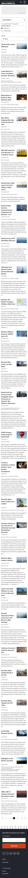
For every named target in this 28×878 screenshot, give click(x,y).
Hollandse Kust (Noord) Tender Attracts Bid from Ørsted (7, 270)
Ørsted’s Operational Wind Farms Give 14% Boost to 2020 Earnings (7, 617)
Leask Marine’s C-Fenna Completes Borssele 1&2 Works (8, 73)
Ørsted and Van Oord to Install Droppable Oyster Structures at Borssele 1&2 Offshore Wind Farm (8, 397)
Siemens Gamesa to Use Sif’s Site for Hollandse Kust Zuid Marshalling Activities (8, 528)
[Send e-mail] (14, 853)
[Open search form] (21, 2)
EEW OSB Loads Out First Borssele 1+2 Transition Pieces (8, 152)
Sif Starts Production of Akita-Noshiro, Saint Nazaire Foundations (8, 467)
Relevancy (6, 28)
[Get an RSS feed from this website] (18, 853)
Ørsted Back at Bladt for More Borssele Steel (6, 97)
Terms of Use (5, 862)
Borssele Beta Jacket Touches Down (6, 364)
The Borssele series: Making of (8, 45)
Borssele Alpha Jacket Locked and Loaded (7, 501)
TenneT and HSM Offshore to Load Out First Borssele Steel (7, 592)
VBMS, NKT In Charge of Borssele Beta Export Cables (7, 794)
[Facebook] (3, 853)
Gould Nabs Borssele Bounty (7, 732)
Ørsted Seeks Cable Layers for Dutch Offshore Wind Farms (8, 186)
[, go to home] (8, 2)
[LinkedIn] (10, 853)
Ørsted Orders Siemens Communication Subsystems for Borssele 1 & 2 (6, 210)
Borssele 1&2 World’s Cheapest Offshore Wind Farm (8, 302)
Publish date (7, 31)
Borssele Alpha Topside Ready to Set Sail (7, 673)
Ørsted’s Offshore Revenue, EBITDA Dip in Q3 (7, 334)
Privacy (4, 859)
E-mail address (6, 836)
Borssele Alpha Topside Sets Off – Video (7, 703)
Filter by (3, 36)
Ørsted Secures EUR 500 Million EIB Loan (8, 239)
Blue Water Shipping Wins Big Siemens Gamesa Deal (7, 121)
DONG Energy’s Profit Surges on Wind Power (6, 434)
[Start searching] (25, 20)
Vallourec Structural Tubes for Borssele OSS (8, 650)
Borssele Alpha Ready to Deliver (7, 559)
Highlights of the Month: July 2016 (7, 760)
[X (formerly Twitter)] (7, 853)
